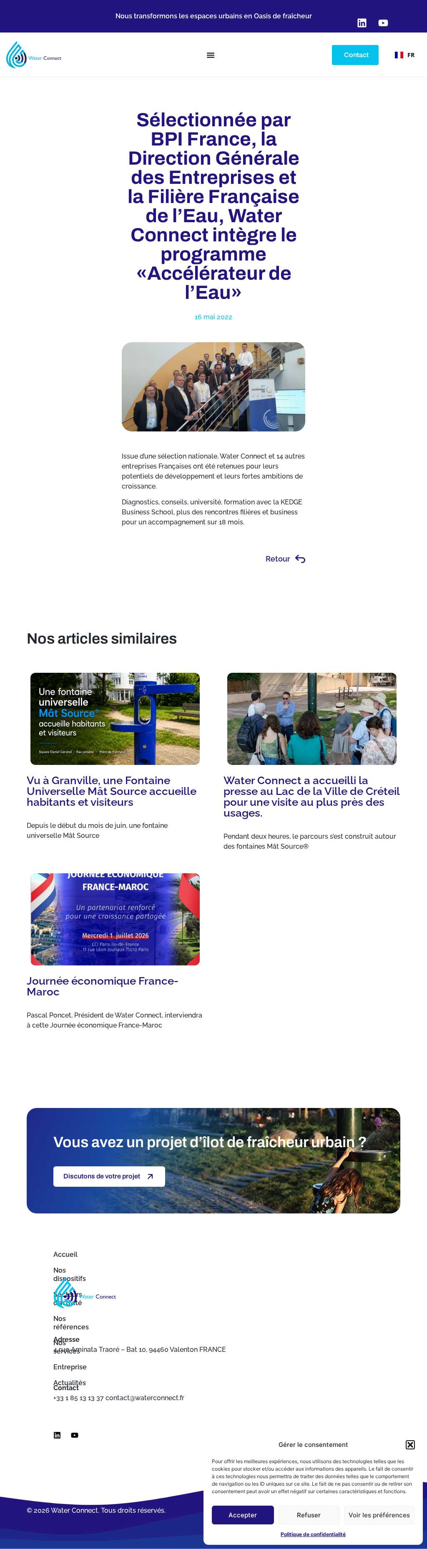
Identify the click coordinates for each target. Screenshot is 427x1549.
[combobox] (405, 55)
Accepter (243, 1515)
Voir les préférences (379, 1515)
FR (410, 55)
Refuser (309, 1515)
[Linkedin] (57, 1435)
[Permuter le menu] (210, 55)
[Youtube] (74, 1435)
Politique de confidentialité (313, 1534)
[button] (410, 1445)
